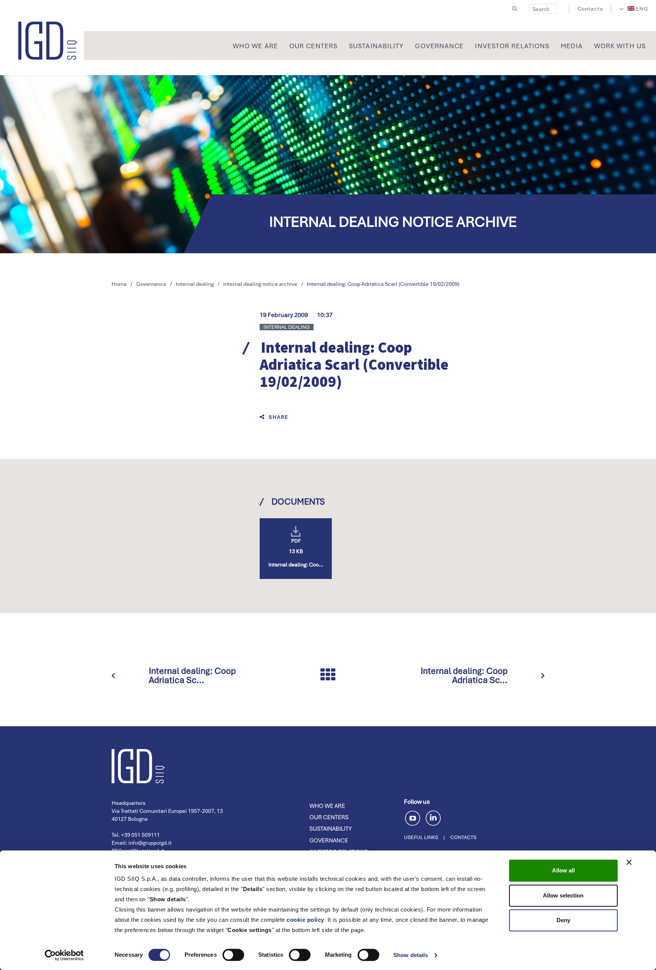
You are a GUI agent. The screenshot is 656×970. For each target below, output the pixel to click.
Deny (563, 920)
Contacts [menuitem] (590, 8)
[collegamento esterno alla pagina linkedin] (433, 816)
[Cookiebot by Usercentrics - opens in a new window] (64, 955)
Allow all (563, 870)
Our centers (328, 817)
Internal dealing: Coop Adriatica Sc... (192, 675)
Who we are (327, 806)
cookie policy (305, 919)
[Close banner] (629, 862)
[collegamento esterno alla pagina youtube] (414, 816)
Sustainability (330, 829)
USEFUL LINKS (421, 837)
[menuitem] (638, 8)
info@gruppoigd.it (150, 842)
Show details (410, 955)
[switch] (233, 955)
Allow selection (563, 895)
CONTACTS (463, 837)
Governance (328, 840)
